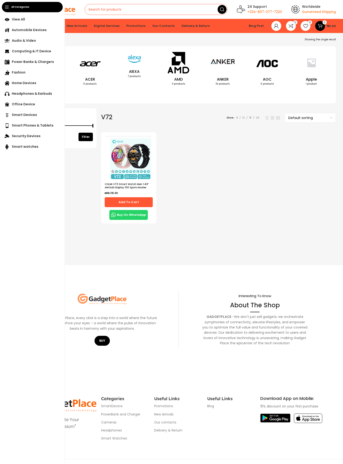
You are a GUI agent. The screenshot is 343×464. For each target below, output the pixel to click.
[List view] (267, 118)
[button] (129, 202)
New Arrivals (164, 414)
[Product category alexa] (134, 66)
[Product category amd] (178, 69)
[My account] (276, 26)
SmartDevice (112, 406)
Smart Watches (114, 438)
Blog (210, 406)
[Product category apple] (311, 69)
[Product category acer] (90, 69)
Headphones (111, 430)
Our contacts (165, 422)
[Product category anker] (223, 69)
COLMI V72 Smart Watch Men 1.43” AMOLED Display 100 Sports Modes (127, 185)
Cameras (108, 422)
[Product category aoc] (267, 69)
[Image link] (275, 418)
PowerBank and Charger (121, 414)
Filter (86, 137)
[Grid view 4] (278, 118)
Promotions (163, 406)
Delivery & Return (168, 430)
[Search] (222, 9)
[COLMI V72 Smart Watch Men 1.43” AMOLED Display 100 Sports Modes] (129, 158)
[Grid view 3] (272, 118)
